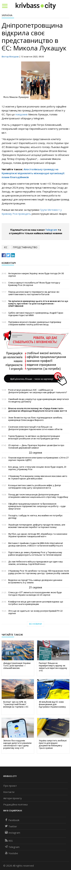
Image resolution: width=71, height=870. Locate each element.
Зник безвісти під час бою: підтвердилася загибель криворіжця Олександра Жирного (35, 418)
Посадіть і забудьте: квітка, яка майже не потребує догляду (35, 516)
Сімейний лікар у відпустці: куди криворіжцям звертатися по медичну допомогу (38, 400)
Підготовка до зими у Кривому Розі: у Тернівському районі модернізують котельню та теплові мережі (35, 553)
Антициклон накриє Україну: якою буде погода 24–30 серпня (36, 274)
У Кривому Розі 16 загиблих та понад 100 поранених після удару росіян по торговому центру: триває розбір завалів (38, 572)
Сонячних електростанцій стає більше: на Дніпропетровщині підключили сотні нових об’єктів (35, 428)
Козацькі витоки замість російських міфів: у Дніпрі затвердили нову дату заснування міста (34, 486)
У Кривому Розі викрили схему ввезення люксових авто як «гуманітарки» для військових (37, 477)
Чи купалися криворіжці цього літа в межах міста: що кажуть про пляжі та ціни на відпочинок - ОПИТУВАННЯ (38, 303)
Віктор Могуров (10, 56)
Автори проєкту (12, 798)
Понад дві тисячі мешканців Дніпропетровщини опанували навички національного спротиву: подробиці (38, 495)
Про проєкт (10, 785)
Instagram (14, 832)
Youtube (13, 853)
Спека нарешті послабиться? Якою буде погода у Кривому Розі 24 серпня (34, 283)
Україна (7, 15)
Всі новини (35, 624)
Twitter (12, 826)
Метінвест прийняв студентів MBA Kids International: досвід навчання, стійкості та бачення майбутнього (35, 544)
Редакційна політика (15, 804)
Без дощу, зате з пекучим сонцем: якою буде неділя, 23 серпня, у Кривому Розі (37, 468)
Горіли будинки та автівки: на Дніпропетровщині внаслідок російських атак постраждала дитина (34, 437)
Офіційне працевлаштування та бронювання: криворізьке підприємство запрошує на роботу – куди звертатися (37, 506)
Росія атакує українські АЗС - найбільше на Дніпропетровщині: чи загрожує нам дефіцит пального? (37, 391)
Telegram (51, 229)
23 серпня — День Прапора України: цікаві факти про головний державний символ (36, 446)
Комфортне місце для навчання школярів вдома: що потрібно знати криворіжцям (35, 602)
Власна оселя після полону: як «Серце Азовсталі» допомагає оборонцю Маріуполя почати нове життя (37, 409)
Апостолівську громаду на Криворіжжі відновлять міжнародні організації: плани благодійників (33, 173)
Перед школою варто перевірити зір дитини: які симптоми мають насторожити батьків (33, 293)
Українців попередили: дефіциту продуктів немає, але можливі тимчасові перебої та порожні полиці (36, 525)
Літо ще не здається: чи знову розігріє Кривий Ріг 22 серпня (35, 612)
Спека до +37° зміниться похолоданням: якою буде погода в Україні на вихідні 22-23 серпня (35, 593)
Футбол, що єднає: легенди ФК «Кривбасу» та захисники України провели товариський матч (37, 535)
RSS (10, 840)
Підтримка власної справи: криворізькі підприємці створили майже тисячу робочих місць (34, 323)
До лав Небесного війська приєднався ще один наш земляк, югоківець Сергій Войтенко (35, 562)
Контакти (8, 792)
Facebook (13, 820)
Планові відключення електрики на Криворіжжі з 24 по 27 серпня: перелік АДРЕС (38, 458)
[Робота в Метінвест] (35, 357)
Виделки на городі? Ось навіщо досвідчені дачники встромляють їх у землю (35, 581)
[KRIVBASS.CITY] (36, 6)
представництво (25, 247)
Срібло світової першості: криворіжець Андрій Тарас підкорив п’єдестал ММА (35, 314)
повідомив (21, 114)
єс (5, 247)
